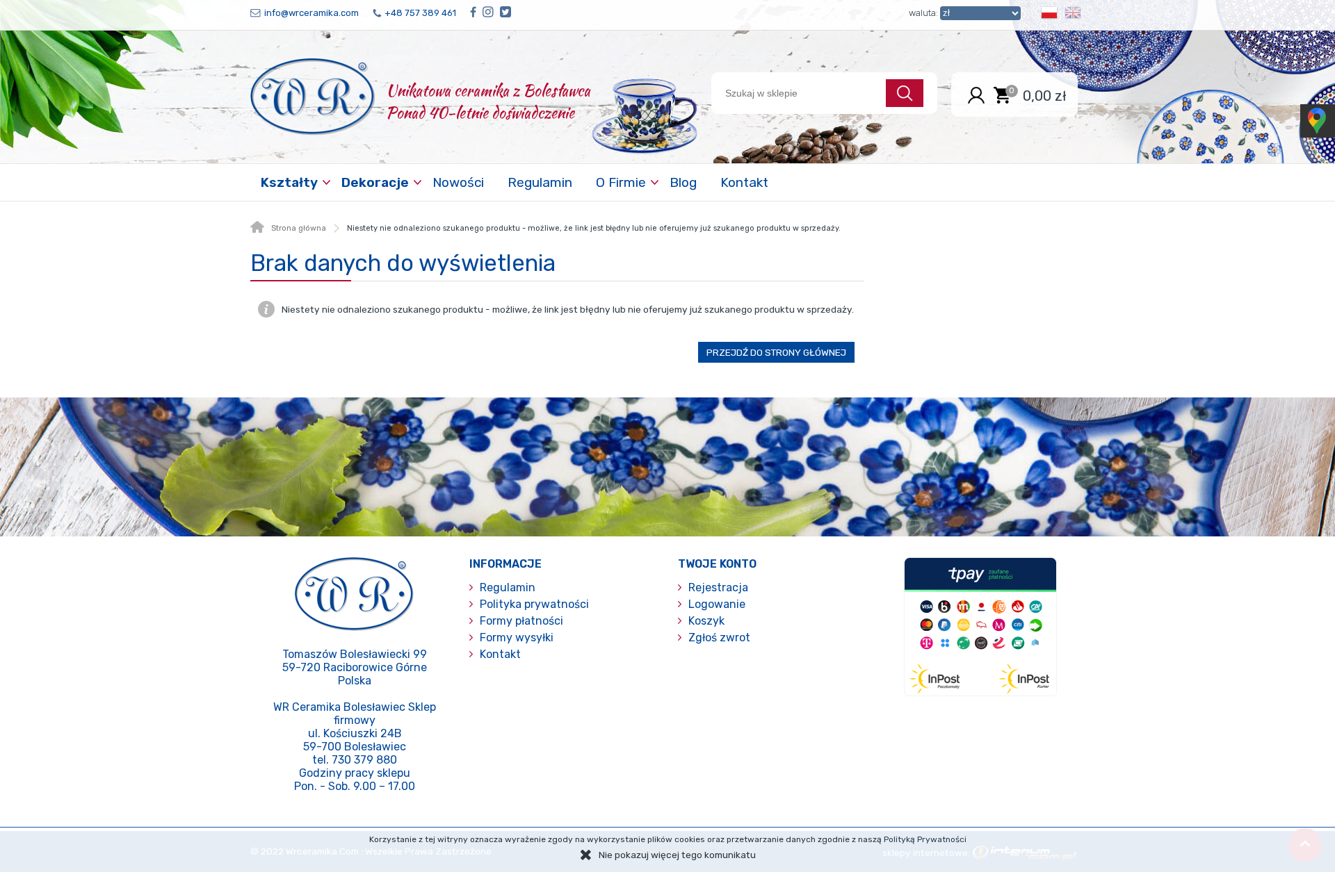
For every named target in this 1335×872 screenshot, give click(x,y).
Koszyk (706, 620)
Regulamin (540, 182)
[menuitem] (290, 182)
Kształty (289, 182)
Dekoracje (375, 182)
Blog (683, 182)
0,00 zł (1045, 95)
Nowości (458, 182)
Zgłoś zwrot (719, 637)
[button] (1049, 15)
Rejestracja (718, 587)
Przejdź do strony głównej (776, 352)
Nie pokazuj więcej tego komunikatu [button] (677, 854)
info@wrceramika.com (311, 13)
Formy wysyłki (516, 637)
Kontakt (744, 182)
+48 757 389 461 (420, 13)
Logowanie (716, 604)
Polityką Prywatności (925, 839)
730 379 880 (364, 759)
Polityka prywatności (534, 604)
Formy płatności (521, 620)
